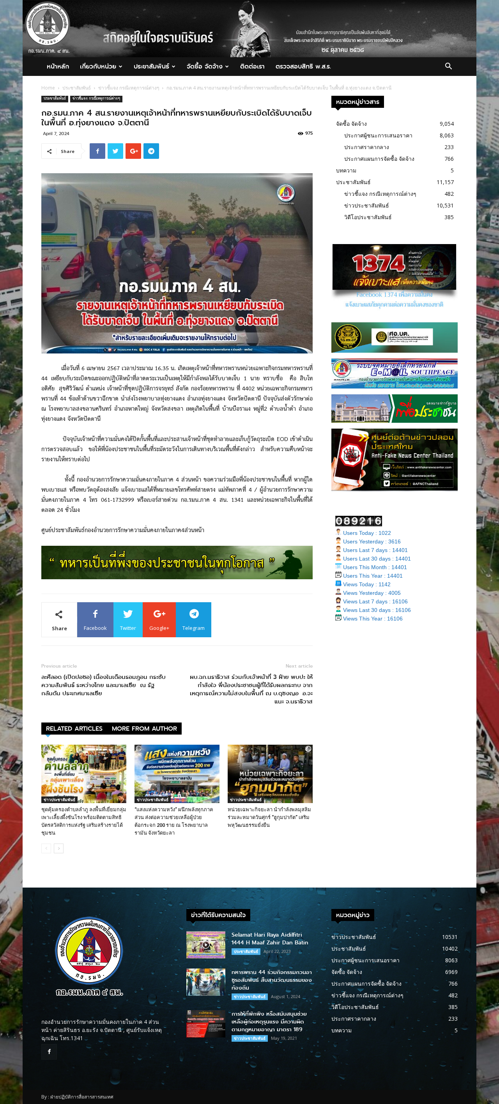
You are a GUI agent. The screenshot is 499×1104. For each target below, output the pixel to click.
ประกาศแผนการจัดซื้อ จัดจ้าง (379, 158)
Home (48, 87)
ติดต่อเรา (252, 66)
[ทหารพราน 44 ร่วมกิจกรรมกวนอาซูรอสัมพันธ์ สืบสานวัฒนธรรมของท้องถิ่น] (205, 982)
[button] (448, 67)
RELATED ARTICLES (74, 728)
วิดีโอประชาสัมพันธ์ (368, 217)
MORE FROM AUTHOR (144, 728)
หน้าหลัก (58, 66)
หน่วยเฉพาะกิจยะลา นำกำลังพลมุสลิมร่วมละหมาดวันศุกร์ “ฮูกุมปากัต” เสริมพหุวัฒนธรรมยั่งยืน (269, 817)
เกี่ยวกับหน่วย (98, 66)
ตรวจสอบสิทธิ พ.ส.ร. (303, 66)
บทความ (346, 170)
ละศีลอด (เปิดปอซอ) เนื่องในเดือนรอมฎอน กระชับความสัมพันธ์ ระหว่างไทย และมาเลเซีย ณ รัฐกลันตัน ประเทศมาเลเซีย (103, 685)
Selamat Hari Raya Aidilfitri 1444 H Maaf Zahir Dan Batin (270, 939)
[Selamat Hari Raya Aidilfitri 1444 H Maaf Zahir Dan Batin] (205, 944)
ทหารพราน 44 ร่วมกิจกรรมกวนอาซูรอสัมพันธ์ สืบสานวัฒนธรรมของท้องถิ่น (272, 980)
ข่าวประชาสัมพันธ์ (59, 799)
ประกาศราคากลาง (366, 147)
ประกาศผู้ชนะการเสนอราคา (378, 135)
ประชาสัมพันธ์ (151, 66)
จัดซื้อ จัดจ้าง (205, 66)
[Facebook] (49, 1052)
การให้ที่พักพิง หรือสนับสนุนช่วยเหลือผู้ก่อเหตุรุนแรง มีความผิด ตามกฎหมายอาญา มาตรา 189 (269, 1022)
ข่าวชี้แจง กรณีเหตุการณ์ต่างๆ (128, 87)
